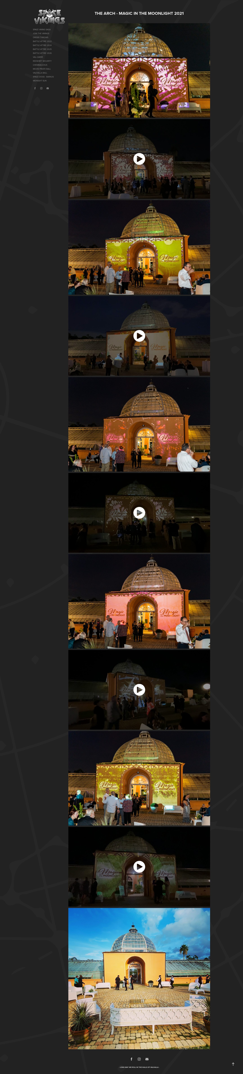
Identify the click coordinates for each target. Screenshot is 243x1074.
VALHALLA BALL (40, 72)
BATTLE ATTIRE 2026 (42, 53)
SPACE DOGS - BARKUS (43, 76)
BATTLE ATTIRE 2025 (42, 49)
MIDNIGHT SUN (40, 80)
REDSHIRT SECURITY (42, 61)
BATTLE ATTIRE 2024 (42, 45)
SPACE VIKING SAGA (42, 29)
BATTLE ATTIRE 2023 (42, 41)
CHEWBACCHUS (40, 65)
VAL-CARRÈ (38, 57)
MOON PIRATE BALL (42, 68)
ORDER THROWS (40, 37)
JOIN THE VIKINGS (41, 33)
